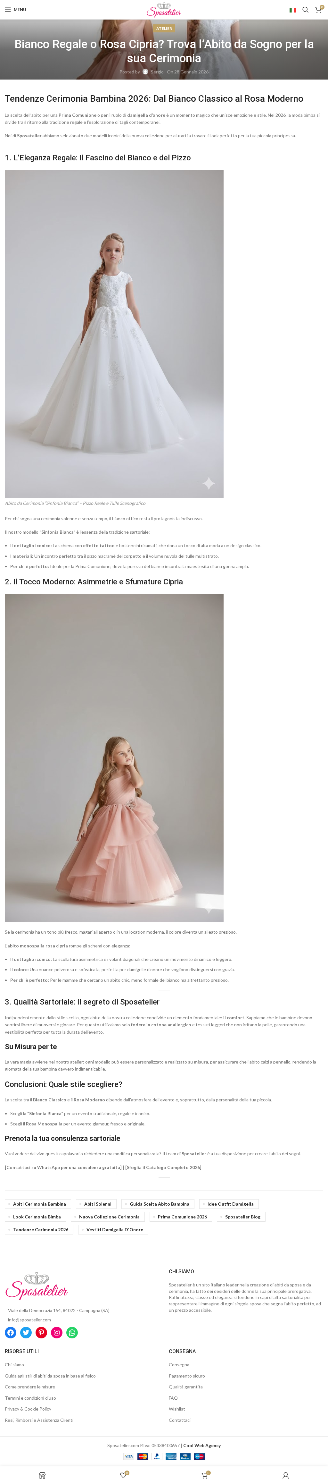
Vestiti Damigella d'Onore (114, 1229)
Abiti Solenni (97, 1204)
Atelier (164, 28)
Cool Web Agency (202, 1445)
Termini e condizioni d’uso (30, 1398)
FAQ (173, 1398)
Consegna (179, 1364)
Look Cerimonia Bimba (37, 1216)
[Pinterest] (41, 1332)
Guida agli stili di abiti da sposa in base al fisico (50, 1375)
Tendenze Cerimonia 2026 (40, 1229)
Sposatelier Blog (242, 1216)
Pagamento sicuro (187, 1375)
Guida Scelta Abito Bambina (159, 1204)
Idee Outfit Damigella (231, 1204)
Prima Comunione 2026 (182, 1216)
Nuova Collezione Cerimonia (109, 1216)
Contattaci (180, 1420)
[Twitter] (26, 1332)
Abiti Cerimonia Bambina (39, 1204)
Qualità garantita (186, 1386)
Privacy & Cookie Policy (28, 1409)
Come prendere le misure (30, 1386)
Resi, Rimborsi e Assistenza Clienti (39, 1420)
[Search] (305, 9)
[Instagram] (56, 1332)
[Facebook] (10, 1332)
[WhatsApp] (72, 1332)
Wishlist (177, 1409)
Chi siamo (14, 1364)
